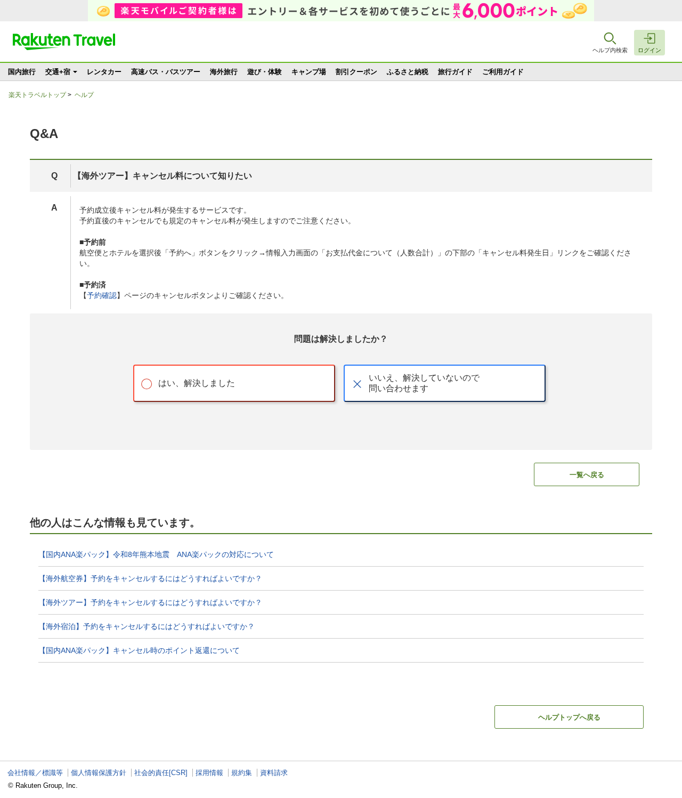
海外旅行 (224, 72)
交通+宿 (57, 72)
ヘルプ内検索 (610, 50)
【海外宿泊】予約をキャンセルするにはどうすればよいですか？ (146, 626)
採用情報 (209, 773)
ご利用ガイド (503, 72)
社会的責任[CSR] (161, 773)
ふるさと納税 (407, 72)
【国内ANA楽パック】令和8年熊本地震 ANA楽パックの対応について (156, 554)
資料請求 (274, 773)
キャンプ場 (308, 72)
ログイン (649, 50)
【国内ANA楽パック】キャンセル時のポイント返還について (139, 650)
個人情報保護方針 (98, 773)
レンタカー (104, 72)
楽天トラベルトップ (37, 95)
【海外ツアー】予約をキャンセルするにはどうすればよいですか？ (150, 602)
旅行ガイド (455, 72)
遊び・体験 (264, 72)
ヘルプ (84, 95)
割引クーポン (356, 72)
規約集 (241, 773)
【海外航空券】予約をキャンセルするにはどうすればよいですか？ (150, 578)
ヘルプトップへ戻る (569, 717)
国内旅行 (22, 72)
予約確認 (102, 295)
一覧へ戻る (587, 475)
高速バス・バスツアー (165, 72)
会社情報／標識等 (35, 773)
